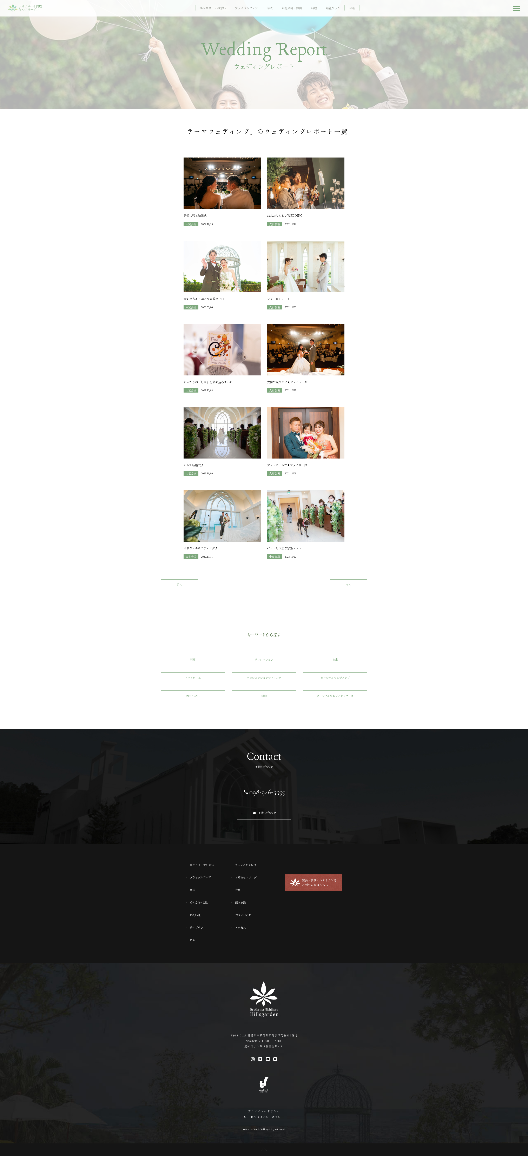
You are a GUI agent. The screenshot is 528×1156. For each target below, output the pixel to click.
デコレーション (264, 659)
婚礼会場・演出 (292, 8)
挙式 (270, 8)
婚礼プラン (333, 8)
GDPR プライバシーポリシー (264, 1116)
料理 (314, 8)
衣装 (237, 890)
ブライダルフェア (246, 8)
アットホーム (193, 678)
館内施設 (240, 902)
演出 (335, 659)
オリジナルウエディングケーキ (335, 696)
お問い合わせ (267, 813)
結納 (352, 8)
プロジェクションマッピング (264, 678)
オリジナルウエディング (335, 678)
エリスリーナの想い (213, 8)
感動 (264, 696)
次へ (348, 585)
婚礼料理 (195, 915)
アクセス (240, 927)
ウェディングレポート (248, 865)
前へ (179, 585)
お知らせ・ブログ (246, 877)
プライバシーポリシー (264, 1111)
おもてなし (193, 696)
